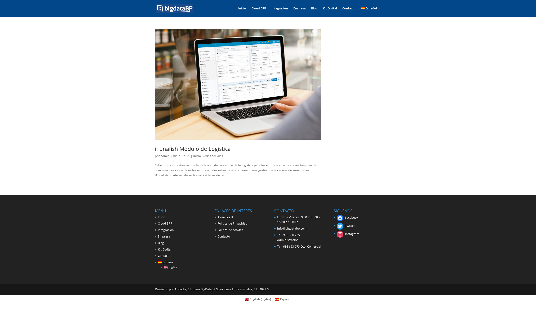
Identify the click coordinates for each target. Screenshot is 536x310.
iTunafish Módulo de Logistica (193, 148)
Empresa (299, 8)
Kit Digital (330, 8)
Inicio (242, 8)
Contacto (349, 8)
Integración (280, 8)
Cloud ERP (258, 8)
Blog (314, 8)
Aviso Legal (225, 217)
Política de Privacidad (232, 223)
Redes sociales (212, 156)
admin (165, 156)
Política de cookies (230, 230)
